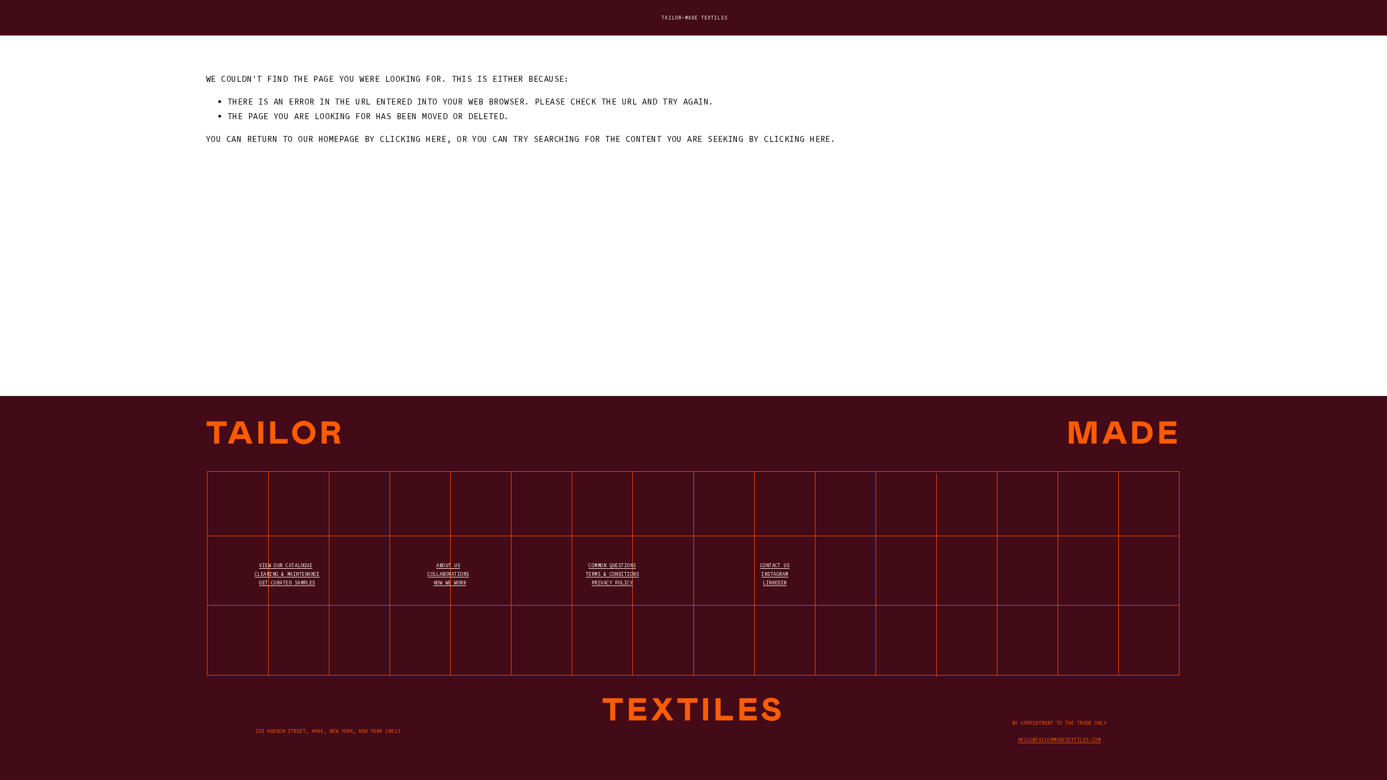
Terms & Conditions (612, 574)
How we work (449, 583)
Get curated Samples (287, 583)
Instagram (774, 574)
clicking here (413, 139)
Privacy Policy (612, 583)
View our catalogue (285, 565)
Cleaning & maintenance (287, 574)
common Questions (612, 565)
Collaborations (448, 574)
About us (448, 565)
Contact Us (775, 565)
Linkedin (775, 583)
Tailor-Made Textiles (694, 18)
